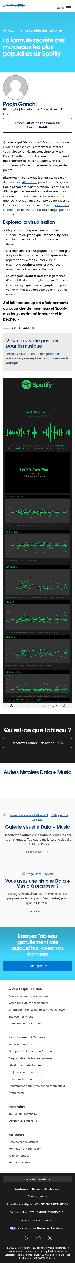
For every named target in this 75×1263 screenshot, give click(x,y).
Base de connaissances (23, 1142)
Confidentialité (18, 1212)
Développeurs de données (25, 1065)
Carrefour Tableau (20, 1079)
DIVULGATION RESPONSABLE (46, 1212)
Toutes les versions (21, 1162)
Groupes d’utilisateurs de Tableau (30, 1051)
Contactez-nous (38, 1196)
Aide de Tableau (19, 1155)
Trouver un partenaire (23, 1114)
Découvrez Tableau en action (33, 743)
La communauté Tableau (27, 1037)
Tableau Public (18, 1044)
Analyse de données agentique (29, 996)
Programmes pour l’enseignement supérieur (37, 1086)
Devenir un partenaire (23, 1120)
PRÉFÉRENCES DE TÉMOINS (36, 1220)
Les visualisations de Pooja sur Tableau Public (37, 125)
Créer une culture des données (28, 1003)
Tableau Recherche (21, 1016)
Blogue (35, 1189)
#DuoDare (29, 182)
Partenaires (17, 1107)
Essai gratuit (37, 966)
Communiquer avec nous (25, 1023)
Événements (16, 1092)
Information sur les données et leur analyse (37, 1009)
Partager (35, 911)
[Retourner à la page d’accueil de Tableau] (16, 7)
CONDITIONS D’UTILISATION (51, 1204)
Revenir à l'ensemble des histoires (35, 30)
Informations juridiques (18, 1204)
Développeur (52, 1189)
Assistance (16, 1135)
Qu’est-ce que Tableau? (25, 989)
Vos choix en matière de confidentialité (40, 1228)
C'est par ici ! (34, 852)
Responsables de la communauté (30, 1058)
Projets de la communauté (26, 1072)
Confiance (21, 1189)
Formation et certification (25, 1148)
